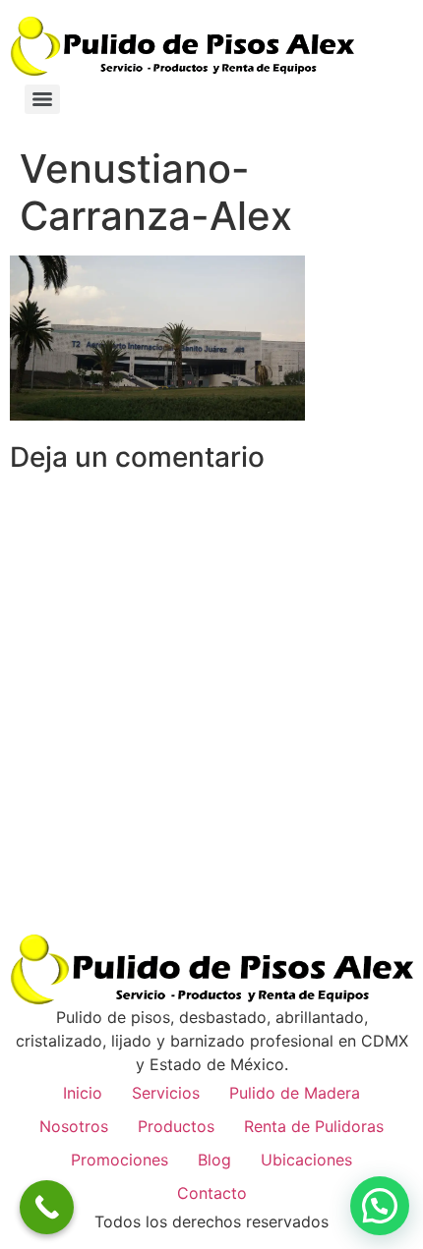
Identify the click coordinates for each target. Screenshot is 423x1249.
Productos (176, 1126)
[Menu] (42, 99)
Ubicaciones (306, 1159)
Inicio (82, 1093)
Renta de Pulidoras (314, 1126)
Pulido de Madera (294, 1093)
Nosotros (73, 1126)
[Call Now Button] (47, 1207)
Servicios (166, 1093)
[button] (379, 1205)
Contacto (212, 1193)
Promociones (119, 1159)
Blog (214, 1159)
